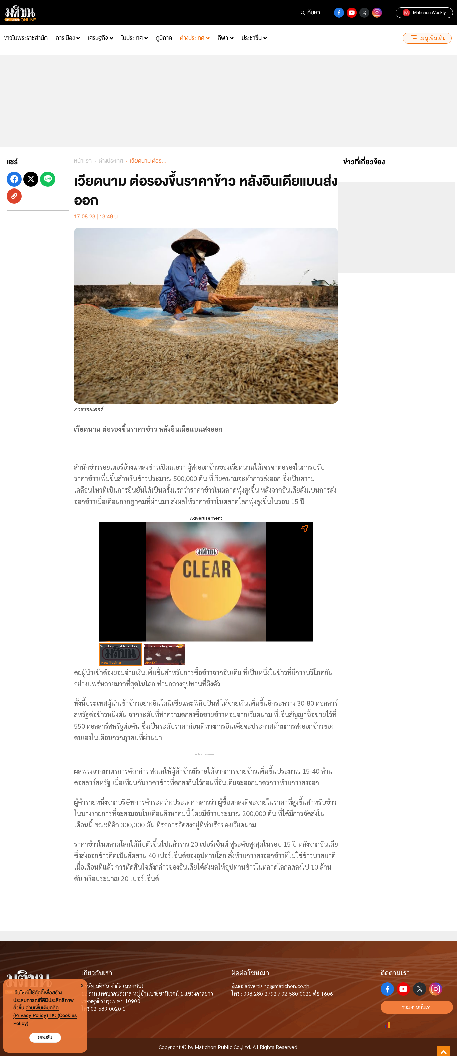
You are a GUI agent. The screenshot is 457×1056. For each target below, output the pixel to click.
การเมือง (65, 38)
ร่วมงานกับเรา (417, 1006)
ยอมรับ (45, 1037)
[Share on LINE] (47, 179)
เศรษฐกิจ (98, 38)
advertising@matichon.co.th (277, 985)
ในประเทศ (132, 38)
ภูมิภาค (164, 38)
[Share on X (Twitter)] (30, 179)
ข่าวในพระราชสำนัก (26, 38)
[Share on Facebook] (14, 179)
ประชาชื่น (252, 38)
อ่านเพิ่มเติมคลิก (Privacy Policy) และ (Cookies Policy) (45, 1016)
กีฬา (223, 38)
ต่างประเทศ (192, 38)
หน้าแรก (83, 161)
